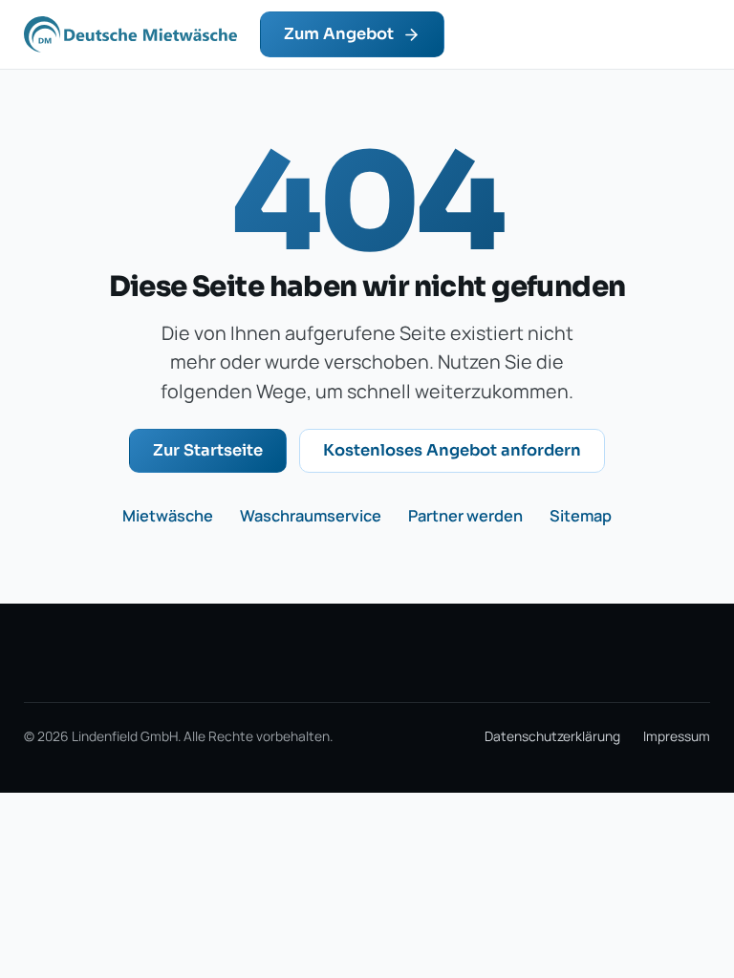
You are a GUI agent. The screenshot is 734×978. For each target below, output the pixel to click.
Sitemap (581, 515)
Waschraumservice (310, 515)
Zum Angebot (339, 34)
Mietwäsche (167, 515)
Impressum (676, 736)
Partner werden (465, 515)
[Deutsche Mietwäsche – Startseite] (131, 34)
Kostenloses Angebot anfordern (452, 450)
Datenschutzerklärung (552, 736)
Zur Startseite (208, 450)
